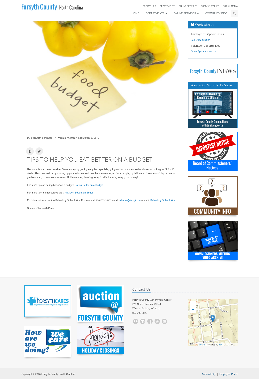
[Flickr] (135, 321)
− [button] (193, 309)
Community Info (210, 5)
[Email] (164, 321)
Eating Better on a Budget (89, 185)
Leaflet (202, 344)
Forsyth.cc (149, 5)
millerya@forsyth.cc (130, 200)
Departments (167, 5)
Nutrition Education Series (79, 192)
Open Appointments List (204, 51)
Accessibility (209, 374)
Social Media (230, 5)
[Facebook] (150, 321)
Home (135, 13)
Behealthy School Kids (162, 200)
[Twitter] (157, 321)
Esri (220, 344)
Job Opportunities (200, 40)
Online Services (188, 5)
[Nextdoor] (142, 321)
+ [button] (193, 304)
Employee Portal (228, 374)
